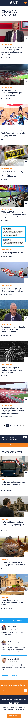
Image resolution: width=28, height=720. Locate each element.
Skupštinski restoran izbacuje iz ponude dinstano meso (13, 602)
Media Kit (10, 699)
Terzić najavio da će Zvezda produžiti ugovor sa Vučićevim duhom (13, 329)
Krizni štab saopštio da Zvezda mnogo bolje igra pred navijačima (11, 92)
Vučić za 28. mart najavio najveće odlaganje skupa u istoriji (12, 524)
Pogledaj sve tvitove (11, 676)
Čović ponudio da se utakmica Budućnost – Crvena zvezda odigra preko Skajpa (13, 133)
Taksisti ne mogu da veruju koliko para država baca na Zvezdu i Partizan (12, 173)
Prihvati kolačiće (14, 715)
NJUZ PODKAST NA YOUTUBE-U (9, 438)
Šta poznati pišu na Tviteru (12, 253)
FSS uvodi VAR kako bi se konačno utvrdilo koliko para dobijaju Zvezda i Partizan (13, 214)
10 (17, 425)
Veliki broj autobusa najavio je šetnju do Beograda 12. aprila (13, 484)
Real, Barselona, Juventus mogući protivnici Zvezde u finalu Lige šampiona (12, 410)
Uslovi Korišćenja (20, 699)
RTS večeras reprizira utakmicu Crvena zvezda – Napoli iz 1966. (12, 369)
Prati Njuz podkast (7, 445)
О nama (4, 699)
